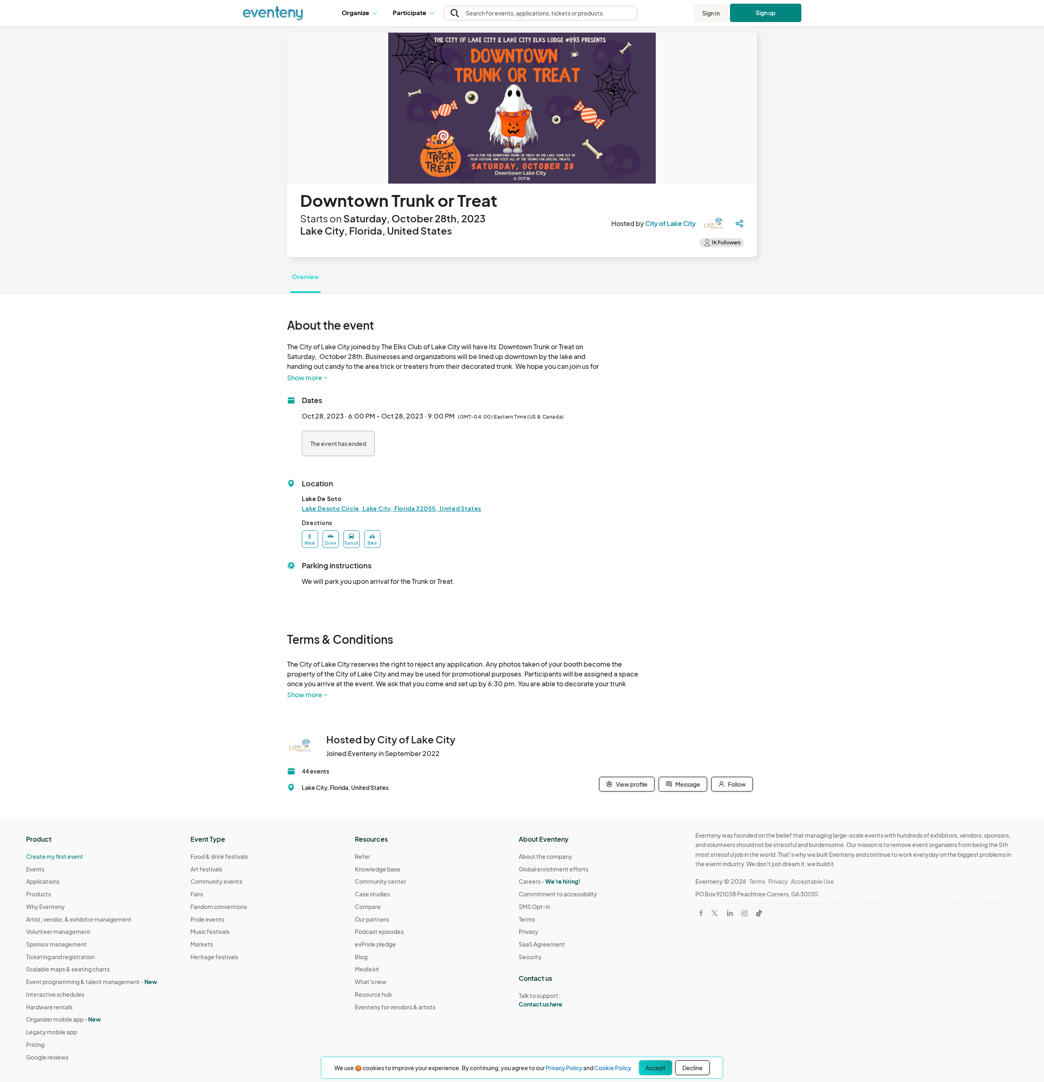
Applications (43, 881)
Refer (362, 856)
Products (38, 894)
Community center (380, 881)
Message (687, 784)
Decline (692, 1067)
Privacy (528, 931)
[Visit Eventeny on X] (714, 913)
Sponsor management (56, 944)
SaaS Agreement (542, 944)
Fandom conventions (218, 906)
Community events (216, 881)
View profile (632, 784)
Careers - (549, 881)
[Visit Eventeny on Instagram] (744, 913)
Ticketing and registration (60, 956)
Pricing (35, 1044)
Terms (527, 919)
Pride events (207, 919)
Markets (201, 944)
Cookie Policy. (613, 1067)
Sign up (766, 12)
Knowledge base (377, 869)
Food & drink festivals (219, 856)
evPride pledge (375, 944)
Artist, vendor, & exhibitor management (79, 919)
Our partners (372, 919)
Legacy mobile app (51, 1031)
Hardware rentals (49, 1007)
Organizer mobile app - (63, 1019)
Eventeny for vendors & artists (395, 1007)
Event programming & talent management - (91, 981)
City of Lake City (670, 223)
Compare (368, 906)
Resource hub (373, 994)
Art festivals (206, 869)
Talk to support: (540, 1000)
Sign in (711, 13)
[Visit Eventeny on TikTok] (759, 913)
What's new (371, 981)
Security (530, 956)
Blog (361, 956)
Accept (656, 1067)
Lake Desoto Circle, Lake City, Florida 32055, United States (391, 508)
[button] (361, 13)
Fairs (196, 894)
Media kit (367, 969)
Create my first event (54, 856)
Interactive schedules (55, 994)
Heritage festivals (214, 956)
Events (35, 869)
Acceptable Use (812, 881)
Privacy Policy (564, 1067)
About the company (545, 856)
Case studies (372, 894)
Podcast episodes (379, 931)
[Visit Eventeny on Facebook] (701, 913)
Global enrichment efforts (553, 869)
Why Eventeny (45, 906)
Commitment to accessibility (558, 894)
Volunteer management (58, 931)
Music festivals (210, 931)
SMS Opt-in (534, 906)
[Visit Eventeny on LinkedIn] (730, 913)
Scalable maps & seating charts (68, 969)
